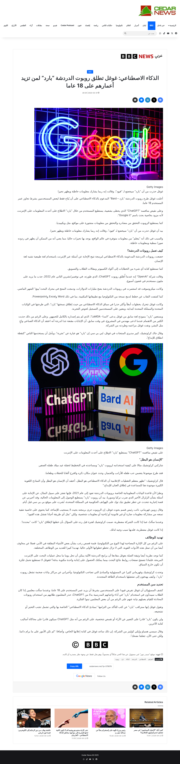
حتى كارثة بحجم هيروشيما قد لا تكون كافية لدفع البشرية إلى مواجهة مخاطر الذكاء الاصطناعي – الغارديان (72, 732)
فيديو (55, 25)
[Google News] (84, 676)
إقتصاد (87, 25)
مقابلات (39, 25)
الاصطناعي (142, 659)
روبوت (117, 659)
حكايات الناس (107, 25)
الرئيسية (173, 25)
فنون (79, 25)
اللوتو (6, 25)
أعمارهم (150, 659)
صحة (48, 25)
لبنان (144, 25)
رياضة (96, 25)
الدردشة (134, 659)
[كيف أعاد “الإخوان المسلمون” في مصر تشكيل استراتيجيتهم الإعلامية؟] (146, 718)
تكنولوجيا (119, 25)
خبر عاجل (161, 25)
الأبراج (14, 25)
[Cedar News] (158, 10)
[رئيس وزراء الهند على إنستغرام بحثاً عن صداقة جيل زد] (109, 718)
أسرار (136, 25)
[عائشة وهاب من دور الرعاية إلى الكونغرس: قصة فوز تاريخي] (34, 718)
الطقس (23, 25)
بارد (122, 659)
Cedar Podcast (67, 25)
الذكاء (127, 659)
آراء (31, 25)
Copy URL (74, 666)
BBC (152, 25)
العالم (128, 25)
